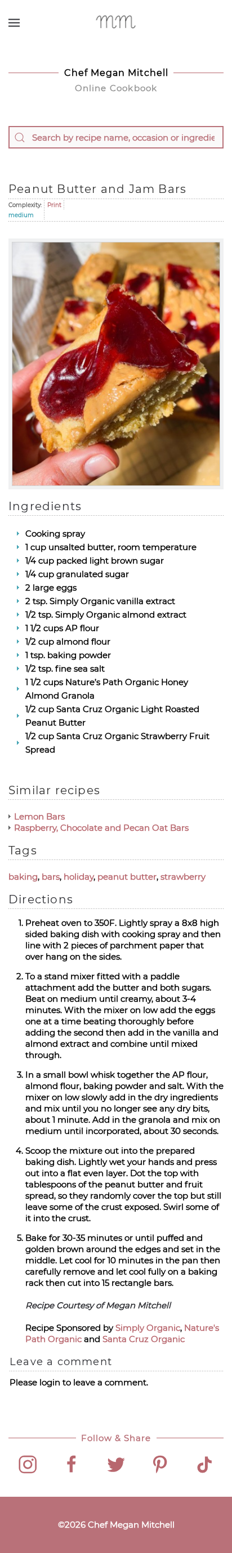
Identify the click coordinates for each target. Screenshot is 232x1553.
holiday (78, 876)
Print (54, 205)
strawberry (183, 876)
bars (51, 876)
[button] (14, 22)
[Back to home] (116, 22)
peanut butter (127, 876)
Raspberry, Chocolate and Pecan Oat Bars (101, 827)
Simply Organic (147, 1327)
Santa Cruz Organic (143, 1339)
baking (23, 876)
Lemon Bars (39, 816)
